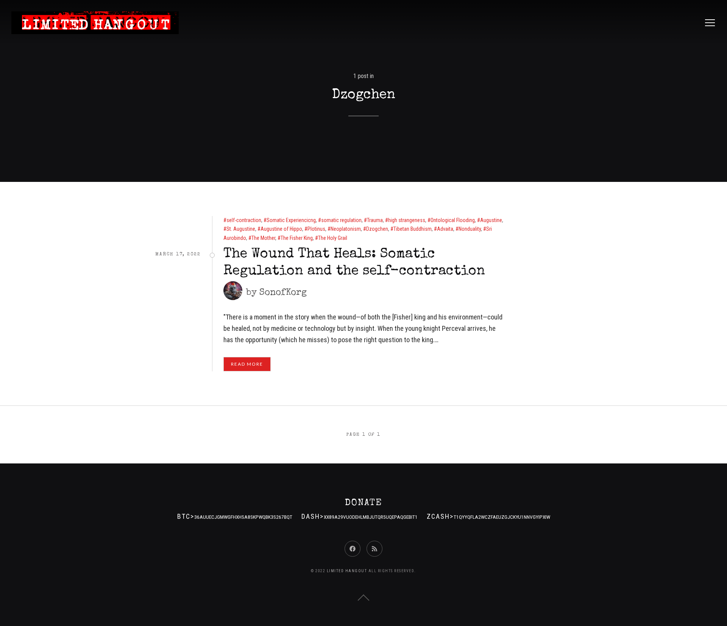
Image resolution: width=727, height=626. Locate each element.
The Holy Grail (332, 238)
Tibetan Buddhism (412, 229)
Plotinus (316, 229)
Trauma (375, 220)
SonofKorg (283, 292)
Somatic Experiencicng (291, 220)
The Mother (263, 238)
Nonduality (470, 229)
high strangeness (406, 220)
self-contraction (243, 220)
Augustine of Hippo (281, 229)
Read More (247, 364)
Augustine (491, 220)
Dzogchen (377, 229)
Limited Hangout (347, 571)
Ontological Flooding (453, 220)
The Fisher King (297, 238)
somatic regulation (341, 220)
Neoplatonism (346, 229)
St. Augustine (240, 229)
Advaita (445, 229)
